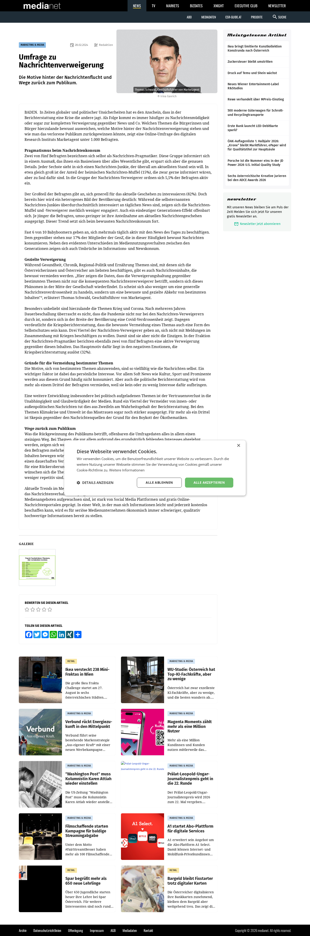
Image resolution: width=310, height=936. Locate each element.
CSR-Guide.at (233, 17)
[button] (95, 482)
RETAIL (71, 661)
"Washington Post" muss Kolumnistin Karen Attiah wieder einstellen (88, 779)
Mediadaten (208, 17)
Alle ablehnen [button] (159, 482)
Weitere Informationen (127, 470)
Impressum (97, 930)
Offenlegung (75, 930)
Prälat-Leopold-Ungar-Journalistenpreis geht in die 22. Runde (190, 779)
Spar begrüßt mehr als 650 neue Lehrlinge (86, 881)
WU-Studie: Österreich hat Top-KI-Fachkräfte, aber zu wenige (191, 674)
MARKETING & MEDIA (32, 44)
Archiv (23, 930)
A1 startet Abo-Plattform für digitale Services (190, 828)
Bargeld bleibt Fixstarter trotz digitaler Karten (190, 881)
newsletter (241, 199)
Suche (279, 17)
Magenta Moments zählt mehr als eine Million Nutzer (189, 726)
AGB (113, 930)
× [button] (238, 445)
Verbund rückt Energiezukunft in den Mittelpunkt (88, 724)
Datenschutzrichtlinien (47, 930)
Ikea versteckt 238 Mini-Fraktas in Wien (87, 672)
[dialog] (155, 467)
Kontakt (148, 930)
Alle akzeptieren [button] (209, 482)
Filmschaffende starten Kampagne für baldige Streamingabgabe (86, 831)
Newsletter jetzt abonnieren (257, 224)
